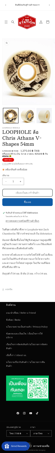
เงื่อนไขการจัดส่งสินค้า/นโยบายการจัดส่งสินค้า (27, 346)
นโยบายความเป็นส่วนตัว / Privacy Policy (27, 327)
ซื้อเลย (27, 202)
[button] (6, 22)
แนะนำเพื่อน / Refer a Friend (21, 313)
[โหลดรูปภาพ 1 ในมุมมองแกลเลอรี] (10, 115)
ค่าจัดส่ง (5, 164)
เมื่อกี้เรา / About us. (16, 355)
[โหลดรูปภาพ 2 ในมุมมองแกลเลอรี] (27, 115)
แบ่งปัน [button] (9, 289)
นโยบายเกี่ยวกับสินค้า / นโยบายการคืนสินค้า (25, 364)
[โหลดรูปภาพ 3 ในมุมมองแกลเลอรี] (44, 115)
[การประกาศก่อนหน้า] (5, 5)
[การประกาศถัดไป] (49, 5)
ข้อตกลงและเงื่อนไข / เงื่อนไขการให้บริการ (24, 335)
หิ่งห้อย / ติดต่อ (13, 320)
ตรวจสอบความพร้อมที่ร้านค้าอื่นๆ (22, 221)
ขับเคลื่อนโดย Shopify (36, 450)
